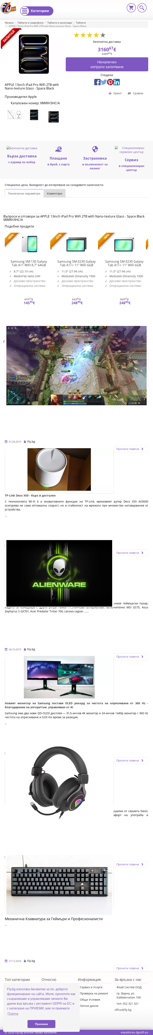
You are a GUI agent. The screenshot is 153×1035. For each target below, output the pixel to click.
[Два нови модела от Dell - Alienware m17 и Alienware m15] (59, 575)
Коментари (54, 193)
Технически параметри (24, 193)
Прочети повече (128, 449)
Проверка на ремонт (94, 993)
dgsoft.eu (142, 1032)
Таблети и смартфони (30, 22)
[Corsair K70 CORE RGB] (59, 887)
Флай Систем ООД (129, 987)
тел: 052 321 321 (128, 1003)
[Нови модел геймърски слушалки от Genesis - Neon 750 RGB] (59, 783)
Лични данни (89, 1006)
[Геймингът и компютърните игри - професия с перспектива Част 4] (76, 368)
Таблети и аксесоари (59, 22)
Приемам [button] (41, 1024)
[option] (14, 114)
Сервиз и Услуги (91, 987)
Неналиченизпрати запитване (107, 64)
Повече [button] (13, 1013)
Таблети (81, 22)
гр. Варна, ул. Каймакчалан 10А (129, 995)
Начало (9, 22)
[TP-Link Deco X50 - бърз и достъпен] (59, 472)
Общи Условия (90, 999)
